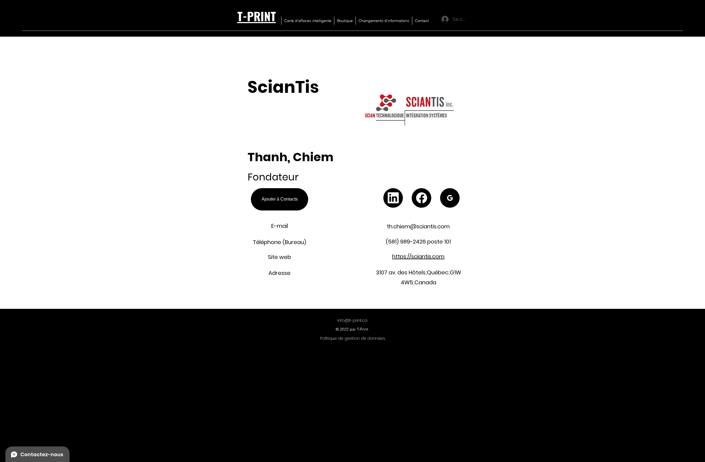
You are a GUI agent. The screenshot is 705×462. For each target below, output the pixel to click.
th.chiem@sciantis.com (418, 226)
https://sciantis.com (418, 256)
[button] (681, 16)
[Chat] (393, 198)
